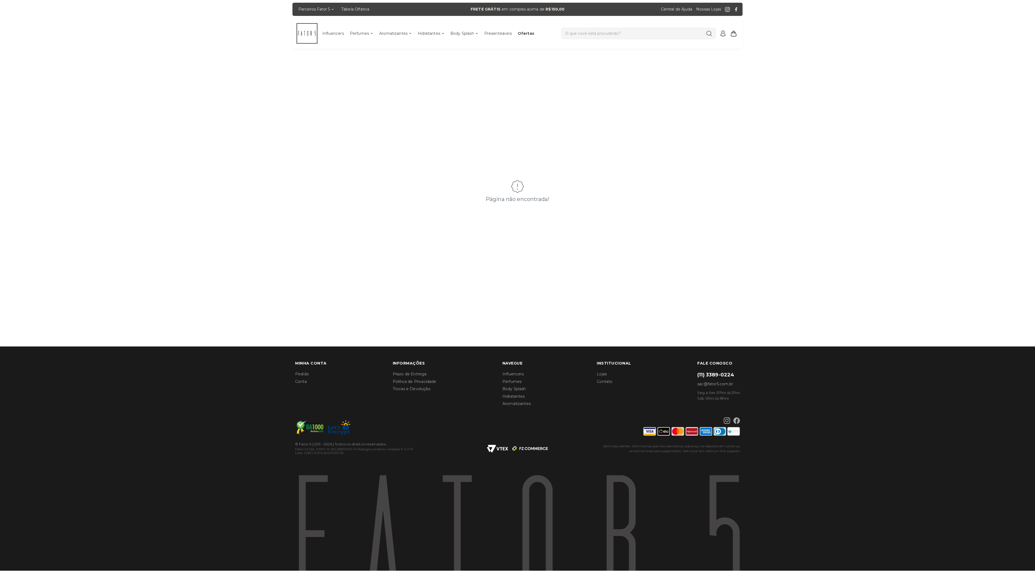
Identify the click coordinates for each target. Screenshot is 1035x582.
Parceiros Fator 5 (314, 9)
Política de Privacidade (414, 381)
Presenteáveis (498, 33)
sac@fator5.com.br (715, 384)
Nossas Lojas (708, 9)
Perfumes (359, 33)
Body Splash (462, 33)
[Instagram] (727, 9)
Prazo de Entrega (410, 374)
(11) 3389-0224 (715, 375)
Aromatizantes (393, 33)
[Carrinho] (734, 33)
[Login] (723, 33)
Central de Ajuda (676, 9)
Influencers (333, 33)
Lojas (602, 374)
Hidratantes (429, 33)
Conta (301, 381)
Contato (604, 381)
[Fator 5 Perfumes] (307, 33)
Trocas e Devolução (411, 388)
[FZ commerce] (530, 448)
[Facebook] (736, 9)
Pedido (302, 374)
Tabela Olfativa (355, 9)
